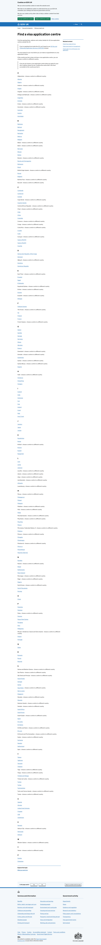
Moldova (20, 531)
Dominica (20, 263)
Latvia (19, 464)
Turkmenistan (21, 788)
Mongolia (20, 537)
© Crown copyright (78, 941)
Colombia (20, 218)
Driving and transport (23, 923)
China (19, 215)
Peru (19, 625)
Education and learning (46, 901)
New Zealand (21, 573)
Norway (20, 591)
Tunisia (19, 782)
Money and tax (44, 913)
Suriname (20, 740)
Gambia (20, 333)
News (64, 904)
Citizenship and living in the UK (26, 913)
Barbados (20, 133)
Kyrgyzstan (21, 454)
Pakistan (20, 610)
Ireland (20, 407)
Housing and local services (47, 910)
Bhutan (20, 152)
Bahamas (20, 124)
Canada (20, 196)
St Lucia (20, 731)
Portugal (20, 639)
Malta (19, 512)
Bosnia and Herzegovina (24, 161)
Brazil (19, 167)
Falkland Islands (22, 306)
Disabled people (22, 920)
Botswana (20, 164)
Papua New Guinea (23, 619)
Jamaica (20, 424)
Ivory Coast (21, 416)
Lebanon (20, 468)
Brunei (19, 173)
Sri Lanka (20, 722)
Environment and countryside (48, 907)
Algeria (20, 82)
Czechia (20, 246)
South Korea (21, 712)
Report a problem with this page (73, 884)
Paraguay (20, 622)
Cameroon (20, 193)
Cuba (19, 233)
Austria (20, 113)
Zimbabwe (20, 861)
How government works (69, 920)
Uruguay (20, 811)
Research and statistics (69, 910)
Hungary (20, 384)
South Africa (21, 709)
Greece (20, 348)
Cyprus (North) (22, 240)
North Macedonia (22, 588)
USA (19, 814)
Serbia (19, 685)
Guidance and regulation (70, 907)
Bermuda (20, 149)
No (43, 884)
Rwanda (20, 661)
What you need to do (39, 28)
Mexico (20, 525)
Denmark (20, 257)
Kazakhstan (21, 438)
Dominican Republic (23, 266)
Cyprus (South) (22, 243)
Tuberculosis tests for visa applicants (71, 46)
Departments (66, 901)
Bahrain (20, 127)
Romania (20, 655)
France (20, 319)
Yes (35, 884)
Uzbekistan (21, 817)
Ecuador (20, 277)
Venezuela (20, 831)
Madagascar (21, 497)
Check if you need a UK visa (69, 44)
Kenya (19, 441)
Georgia (20, 336)
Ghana (19, 342)
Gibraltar (20, 345)
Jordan (19, 430)
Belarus (20, 136)
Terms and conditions (59, 932)
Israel (19, 410)
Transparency (67, 916)
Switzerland (21, 746)
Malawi (20, 500)
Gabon (19, 330)
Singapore (20, 694)
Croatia (20, 230)
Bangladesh (21, 130)
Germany (20, 339)
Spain (19, 718)
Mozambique (21, 549)
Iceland (20, 392)
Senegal (20, 681)
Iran (19, 401)
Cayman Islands (22, 203)
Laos (19, 461)
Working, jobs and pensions (47, 923)
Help (19, 932)
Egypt (19, 280)
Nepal (19, 566)
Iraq (19, 404)
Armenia (20, 101)
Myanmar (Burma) (23, 552)
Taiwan (19, 757)
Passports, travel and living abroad (50, 916)
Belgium (20, 139)
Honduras (20, 378)
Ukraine (20, 805)
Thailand (20, 766)
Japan (19, 427)
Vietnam (20, 834)
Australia (20, 110)
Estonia (20, 292)
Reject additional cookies (43, 19)
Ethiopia (20, 298)
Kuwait (19, 450)
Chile (19, 212)
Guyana (20, 367)
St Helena (20, 725)
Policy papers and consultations (72, 913)
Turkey (19, 785)
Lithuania (20, 483)
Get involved (66, 923)
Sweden (20, 743)
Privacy (24, 932)
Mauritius (20, 522)
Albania (20, 79)
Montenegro (21, 540)
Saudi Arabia (21, 678)
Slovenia (20, 700)
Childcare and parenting (24, 910)
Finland (20, 316)
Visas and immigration (27, 28)
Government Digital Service (44, 934)
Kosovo (20, 447)
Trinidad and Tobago (23, 776)
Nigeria (20, 582)
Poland (19, 636)
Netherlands (21, 570)
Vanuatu (20, 825)
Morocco (20, 546)
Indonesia (20, 398)
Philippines (21, 628)
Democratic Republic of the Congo (27, 254)
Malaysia (20, 503)
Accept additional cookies (25, 19)
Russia (19, 658)
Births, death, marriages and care (27, 904)
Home (19, 28)
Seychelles (21, 688)
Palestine (20, 607)
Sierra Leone (21, 691)
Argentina (20, 98)
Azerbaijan (20, 116)
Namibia (20, 560)
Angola (19, 88)
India (19, 395)
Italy (19, 413)
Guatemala (21, 357)
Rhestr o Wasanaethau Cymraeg (27, 934)
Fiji (18, 313)
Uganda (20, 802)
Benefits (20, 901)
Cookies (29, 932)
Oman (19, 599)
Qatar (19, 647)
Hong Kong (21, 381)
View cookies (55, 18)
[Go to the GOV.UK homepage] (23, 24)
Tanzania (20, 763)
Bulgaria (20, 176)
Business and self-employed (25, 907)
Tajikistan (20, 760)
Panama (20, 616)
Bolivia (19, 155)
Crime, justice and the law (25, 916)
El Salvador (21, 283)
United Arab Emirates (24, 808)
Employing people (45, 904)
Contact (49, 932)
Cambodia (20, 190)
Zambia (20, 858)
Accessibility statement (39, 932)
